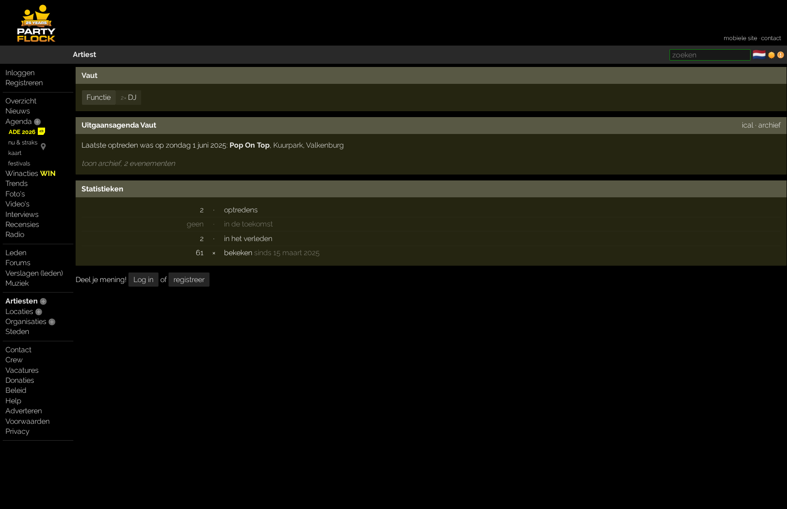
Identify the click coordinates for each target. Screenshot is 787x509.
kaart (14, 152)
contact (771, 38)
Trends (16, 183)
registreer (189, 279)
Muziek (17, 283)
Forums (18, 262)
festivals (19, 163)
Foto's (15, 194)
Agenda (18, 121)
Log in (143, 279)
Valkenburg (325, 145)
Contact (18, 349)
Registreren (24, 82)
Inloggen (20, 72)
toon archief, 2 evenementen (128, 163)
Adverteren (23, 410)
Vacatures (22, 370)
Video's (17, 204)
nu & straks (22, 142)
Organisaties (25, 321)
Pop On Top (250, 145)
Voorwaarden (27, 421)
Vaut (89, 75)
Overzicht (20, 101)
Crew (14, 359)
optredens (241, 210)
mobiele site (740, 38)
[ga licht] (771, 55)
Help (13, 400)
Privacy (17, 431)
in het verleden (248, 238)
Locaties (19, 311)
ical (747, 125)
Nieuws (17, 111)
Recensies (22, 224)
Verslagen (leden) (34, 273)
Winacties (30, 173)
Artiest (84, 54)
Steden (17, 331)
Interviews (22, 214)
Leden (15, 252)
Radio (14, 234)
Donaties (19, 380)
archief (769, 125)
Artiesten (21, 301)
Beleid (15, 390)
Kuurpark (288, 145)
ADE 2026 (22, 132)
